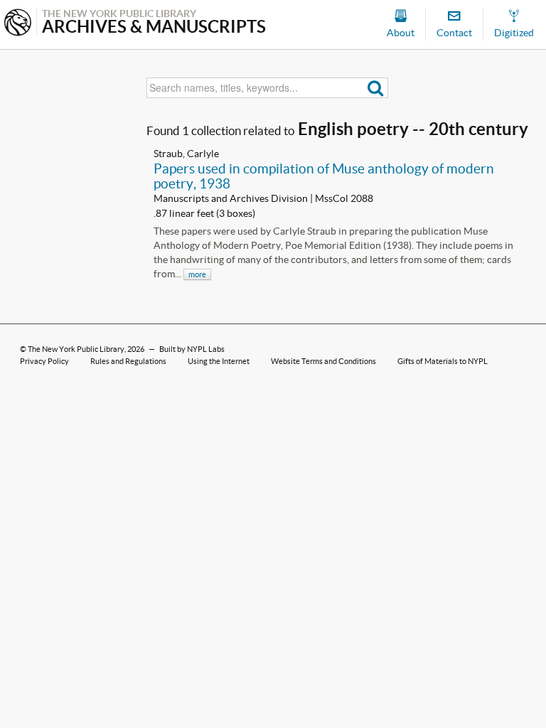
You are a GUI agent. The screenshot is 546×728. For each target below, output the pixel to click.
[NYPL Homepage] (17, 24)
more (197, 274)
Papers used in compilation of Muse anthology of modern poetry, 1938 (324, 176)
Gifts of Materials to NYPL (442, 361)
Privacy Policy (44, 361)
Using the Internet (219, 361)
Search (375, 87)
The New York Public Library (76, 349)
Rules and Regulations (128, 361)
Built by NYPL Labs (192, 349)
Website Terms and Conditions (323, 361)
